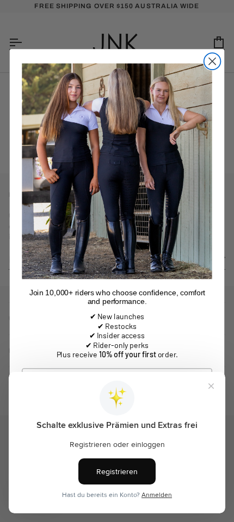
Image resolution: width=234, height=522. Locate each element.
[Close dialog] (212, 61)
